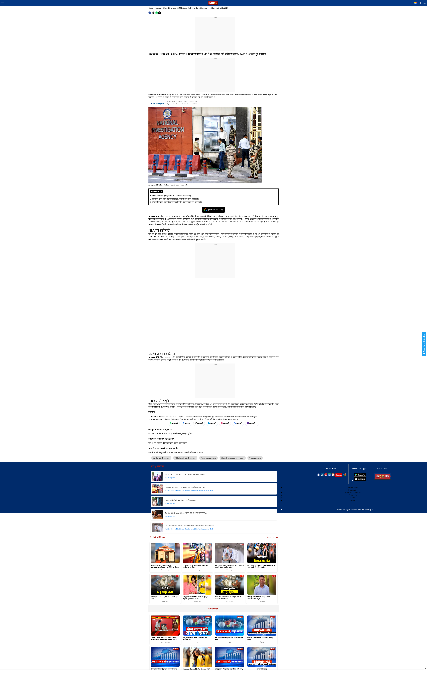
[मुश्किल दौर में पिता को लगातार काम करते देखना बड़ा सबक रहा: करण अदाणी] (165, 657)
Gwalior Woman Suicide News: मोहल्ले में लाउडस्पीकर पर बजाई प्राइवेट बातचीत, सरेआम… (164, 638)
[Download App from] (360, 476)
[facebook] (318, 476)
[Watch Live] (382, 479)
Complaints (352, 490)
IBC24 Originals (170, 478)
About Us (352, 500)
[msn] (344, 476)
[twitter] (322, 476)
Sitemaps (339, 475)
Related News (157, 537)
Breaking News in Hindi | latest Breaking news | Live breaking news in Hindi (189, 490)
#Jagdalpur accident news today (232, 458)
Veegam (370, 510)
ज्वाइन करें (175, 423)
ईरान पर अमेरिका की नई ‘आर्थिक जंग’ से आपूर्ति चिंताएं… (260, 638)
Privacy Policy (353, 487)
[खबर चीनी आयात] (261, 657)
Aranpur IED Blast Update (159, 216)
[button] (2, 3)
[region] (215, 32)
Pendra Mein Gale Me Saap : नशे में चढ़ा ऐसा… (180, 500)
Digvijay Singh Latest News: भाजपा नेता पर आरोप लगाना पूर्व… (186, 513)
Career (352, 498)
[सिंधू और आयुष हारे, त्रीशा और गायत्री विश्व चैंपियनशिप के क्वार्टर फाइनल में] (197, 625)
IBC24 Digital (158, 103)
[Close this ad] (425, 668)
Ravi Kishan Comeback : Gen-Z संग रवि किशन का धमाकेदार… (186, 474)
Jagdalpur (158, 8)
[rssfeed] (333, 476)
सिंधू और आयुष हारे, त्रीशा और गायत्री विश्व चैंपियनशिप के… (195, 638)
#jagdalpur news (255, 458)
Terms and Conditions (353, 493)
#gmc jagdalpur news (208, 458)
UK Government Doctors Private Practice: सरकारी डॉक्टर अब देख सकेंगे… (190, 526)
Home (151, 8)
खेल (197, 642)
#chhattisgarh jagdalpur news (185, 458)
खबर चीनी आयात (262, 669)
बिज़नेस (262, 642)
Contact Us (353, 495)
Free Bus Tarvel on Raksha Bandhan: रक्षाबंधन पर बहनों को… (185, 487)
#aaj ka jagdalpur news (161, 458)
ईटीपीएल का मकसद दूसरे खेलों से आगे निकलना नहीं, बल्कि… (229, 638)
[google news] (329, 476)
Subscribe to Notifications (424, 343)
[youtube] (325, 476)
